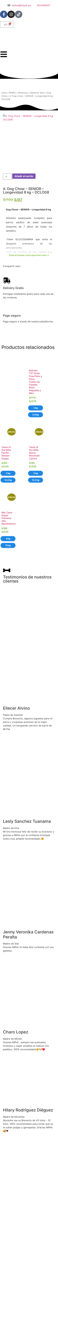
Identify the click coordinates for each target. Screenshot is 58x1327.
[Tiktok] (18, 14)
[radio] (35, 407)
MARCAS (6, 1320)
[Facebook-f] (3, 14)
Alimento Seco (37, 92)
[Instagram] (11, 14)
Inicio (4, 92)
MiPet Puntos (8, 1323)
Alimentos (23, 92)
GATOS (5, 1316)
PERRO (12, 92)
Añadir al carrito (24, 176)
